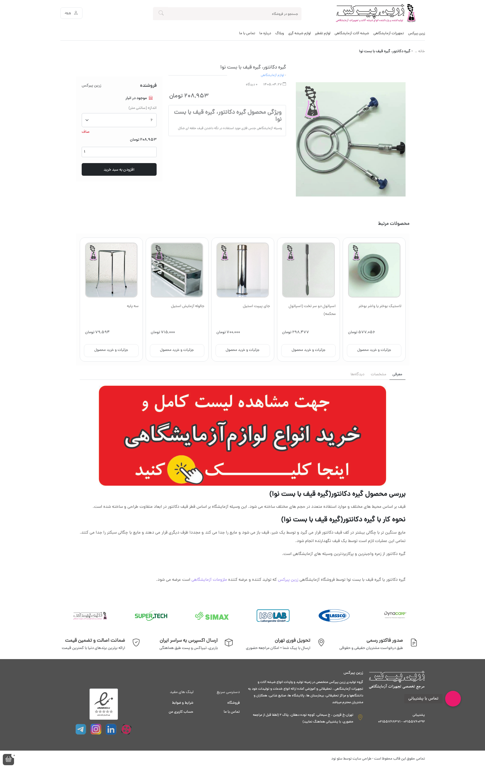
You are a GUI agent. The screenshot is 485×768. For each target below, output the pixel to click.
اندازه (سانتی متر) (143, 108)
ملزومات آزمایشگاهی (209, 580)
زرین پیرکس (416, 33)
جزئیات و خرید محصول (374, 350)
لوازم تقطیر (322, 33)
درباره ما (265, 33)
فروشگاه (233, 703)
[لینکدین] (111, 729)
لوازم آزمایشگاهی (272, 75)
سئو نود (336, 759)
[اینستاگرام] (96, 729)
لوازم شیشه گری (299, 33)
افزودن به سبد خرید (119, 170)
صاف (86, 132)
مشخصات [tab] (378, 375)
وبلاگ (279, 33)
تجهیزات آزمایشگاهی (388, 33)
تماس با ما (247, 33)
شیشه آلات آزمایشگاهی (352, 33)
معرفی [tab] (397, 375)
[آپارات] (126, 729)
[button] (8, 759)
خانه (421, 51)
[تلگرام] (80, 729)
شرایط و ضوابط (182, 703)
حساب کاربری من (181, 712)
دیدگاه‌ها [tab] (357, 375)
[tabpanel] (243, 485)
